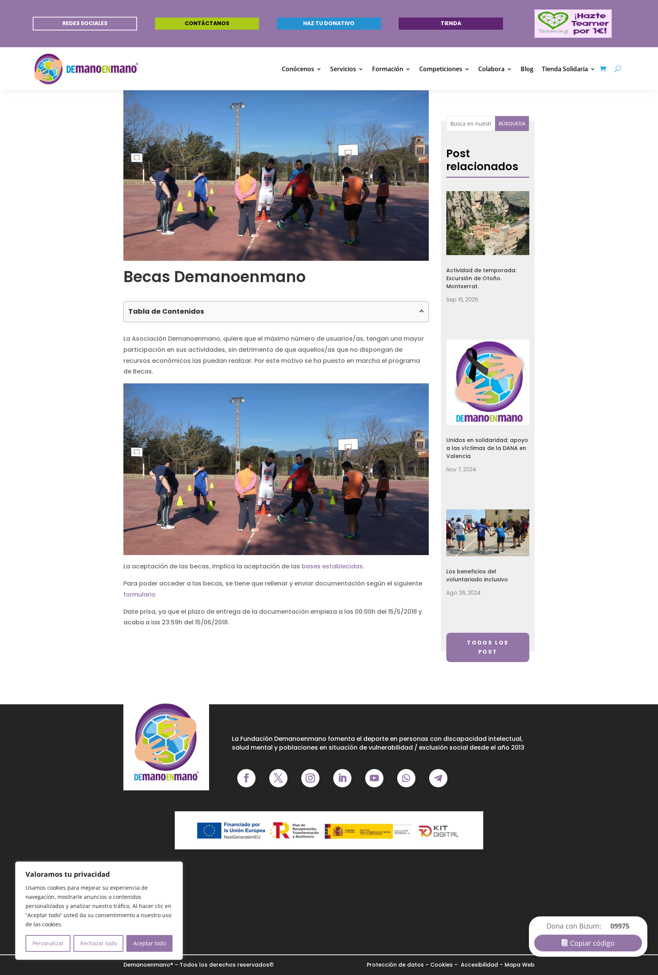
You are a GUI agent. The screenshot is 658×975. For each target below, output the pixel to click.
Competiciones (440, 69)
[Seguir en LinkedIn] (342, 778)
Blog (527, 69)
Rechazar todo (98, 943)
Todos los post (488, 647)
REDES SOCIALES (84, 23)
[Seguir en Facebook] (246, 778)
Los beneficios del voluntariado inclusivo (477, 575)
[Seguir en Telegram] (438, 778)
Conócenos (298, 69)
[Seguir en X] (278, 778)
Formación (387, 69)
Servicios (343, 69)
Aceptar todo (149, 943)
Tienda (451, 23)
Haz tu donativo (329, 23)
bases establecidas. (333, 566)
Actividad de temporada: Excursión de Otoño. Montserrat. (481, 278)
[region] (99, 911)
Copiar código (592, 943)
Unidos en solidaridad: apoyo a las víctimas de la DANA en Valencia (487, 448)
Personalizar (48, 943)
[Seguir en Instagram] (310, 778)
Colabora (491, 69)
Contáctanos (207, 23)
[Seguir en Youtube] (374, 778)
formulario (139, 594)
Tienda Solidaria (565, 69)
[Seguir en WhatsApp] (406, 778)
